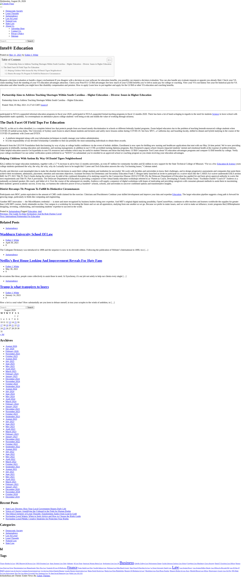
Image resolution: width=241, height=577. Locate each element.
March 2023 (11, 431)
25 (4, 328)
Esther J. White (31, 55)
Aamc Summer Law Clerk (58, 563)
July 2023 (10, 421)
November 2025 (13, 354)
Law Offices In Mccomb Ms (220, 568)
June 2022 (10, 454)
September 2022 (13, 446)
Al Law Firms (78, 563)
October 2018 (12, 494)
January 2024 (11, 406)
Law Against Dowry (185, 568)
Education (176, 194)
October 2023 (12, 414)
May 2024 (10, 396)
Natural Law (11, 21)
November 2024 (13, 381)
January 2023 (11, 436)
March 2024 (11, 401)
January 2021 (11, 487)
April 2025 (10, 369)
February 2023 (12, 434)
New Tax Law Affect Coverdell (25, 573)
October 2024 (12, 384)
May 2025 (10, 366)
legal (2, 571)
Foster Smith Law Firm (85, 568)
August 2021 (11, 469)
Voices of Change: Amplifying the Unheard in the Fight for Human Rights (38, 511)
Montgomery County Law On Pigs (220, 571)
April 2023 (10, 429)
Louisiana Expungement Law (30, 571)
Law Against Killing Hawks (201, 568)
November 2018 (13, 492)
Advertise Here (18, 28)
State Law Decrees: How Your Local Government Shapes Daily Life (36, 509)
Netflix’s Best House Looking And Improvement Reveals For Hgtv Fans (51, 260)
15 (15, 322)
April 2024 (10, 399)
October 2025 (12, 356)
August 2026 (11, 346)
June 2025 (10, 364)
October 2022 (12, 444)
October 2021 (12, 464)
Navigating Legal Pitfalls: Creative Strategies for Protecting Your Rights (37, 519)
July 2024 (10, 391)
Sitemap (14, 36)
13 (10, 322)
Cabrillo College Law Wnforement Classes (148, 563)
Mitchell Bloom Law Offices (199, 571)
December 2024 (13, 379)
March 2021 (11, 482)
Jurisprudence (12, 16)
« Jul (2, 334)
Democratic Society (14, 11)
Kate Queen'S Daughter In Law (140, 568)
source (44, 105)
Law (175, 567)
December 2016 (13, 497)
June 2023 (10, 424)
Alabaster (70, 563)
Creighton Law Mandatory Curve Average (200, 563)
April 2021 (10, 479)
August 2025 (11, 359)
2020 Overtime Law (42, 563)
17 (1, 325)
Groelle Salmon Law (100, 568)
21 (13, 325)
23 (18, 325)
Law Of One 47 (235, 568)
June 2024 (10, 394)
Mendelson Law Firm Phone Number (157, 571)
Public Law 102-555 (76, 573)
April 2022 (10, 459)
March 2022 (11, 462)
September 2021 (13, 467)
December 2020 (13, 489)
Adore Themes (43, 575)
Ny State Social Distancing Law (59, 573)
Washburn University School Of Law (26, 234)
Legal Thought (12, 13)
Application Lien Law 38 (111, 563)
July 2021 (10, 472)
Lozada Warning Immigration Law (76, 571)
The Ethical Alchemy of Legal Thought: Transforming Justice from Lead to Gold (41, 514)
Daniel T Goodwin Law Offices (225, 563)
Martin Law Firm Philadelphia (114, 571)
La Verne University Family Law (161, 568)
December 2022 (13, 439)
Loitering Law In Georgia (12, 571)
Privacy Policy (17, 33)
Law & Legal (11, 18)
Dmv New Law (41, 568)
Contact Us (16, 31)
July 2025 (10, 361)
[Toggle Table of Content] (108, 60)
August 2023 (11, 419)
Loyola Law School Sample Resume (52, 571)
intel (40, 211)
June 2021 (10, 474)
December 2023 (13, 409)
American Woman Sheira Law (92, 563)
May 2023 (10, 426)
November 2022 (13, 441)
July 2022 (10, 451)
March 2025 (11, 371)
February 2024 (12, 404)
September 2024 (13, 386)
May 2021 (10, 477)
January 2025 (11, 376)
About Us (10, 26)
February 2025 (12, 374)
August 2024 (11, 389)
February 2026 (12, 351)
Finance (72, 567)
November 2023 (13, 411)
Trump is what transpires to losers (24, 287)
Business (127, 562)
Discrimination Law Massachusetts (25, 568)
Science (215, 114)
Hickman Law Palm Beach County (118, 568)
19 (7, 325)
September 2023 (13, 416)
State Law (10, 23)
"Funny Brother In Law (7, 563)
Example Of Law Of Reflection (57, 568)
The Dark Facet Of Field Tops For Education (21, 67)
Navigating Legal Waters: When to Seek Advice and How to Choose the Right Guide (43, 516)
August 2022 (11, 449)
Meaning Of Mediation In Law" (134, 571)
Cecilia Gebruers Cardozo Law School (174, 563)
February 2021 (12, 484)
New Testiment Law (41, 573)
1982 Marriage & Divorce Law (26, 563)
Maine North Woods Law (96, 571)
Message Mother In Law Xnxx (180, 571)
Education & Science (226, 164)
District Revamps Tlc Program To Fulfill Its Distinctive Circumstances (34, 74)
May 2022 (10, 457)
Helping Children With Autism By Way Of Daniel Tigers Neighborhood (35, 70)
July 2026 (10, 349)
